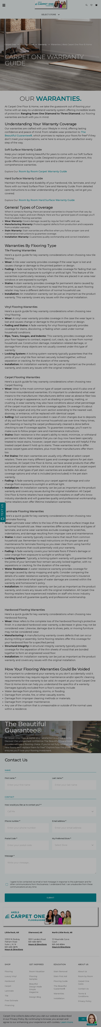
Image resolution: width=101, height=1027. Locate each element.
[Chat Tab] (50, 513)
